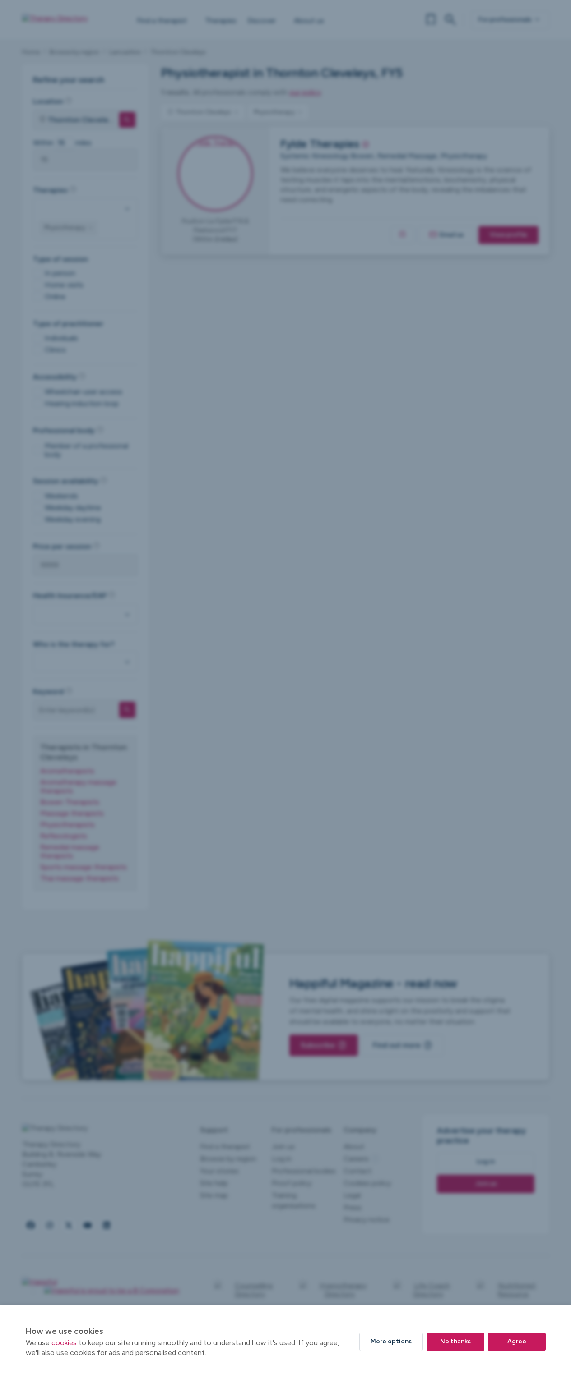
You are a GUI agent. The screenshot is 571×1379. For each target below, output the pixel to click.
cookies (64, 1342)
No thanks (455, 1341)
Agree (516, 1341)
